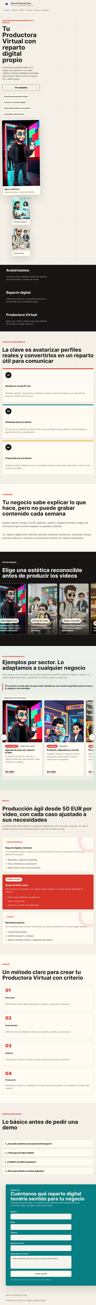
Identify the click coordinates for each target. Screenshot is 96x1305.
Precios (29, 10)
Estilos (22, 10)
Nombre (14, 1212)
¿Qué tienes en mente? (20, 1254)
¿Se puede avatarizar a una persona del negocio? (29, 1144)
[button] (22, 738)
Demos (15, 10)
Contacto (45, 10)
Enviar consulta (41, 1274)
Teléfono (14, 1233)
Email (13, 1222)
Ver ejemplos (21, 87)
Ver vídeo (9, 771)
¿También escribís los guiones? (21, 1162)
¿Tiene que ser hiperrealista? (20, 1153)
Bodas (36, 10)
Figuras (7, 10)
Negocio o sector (17, 1243)
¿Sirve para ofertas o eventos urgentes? (25, 1171)
